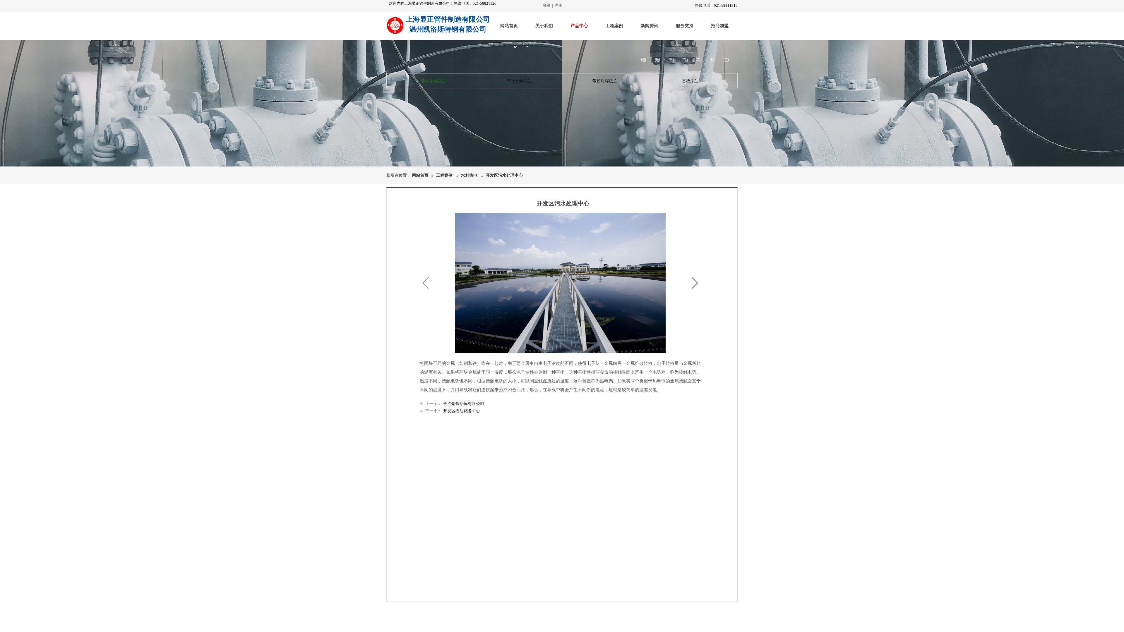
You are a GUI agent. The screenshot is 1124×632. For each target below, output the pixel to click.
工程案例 (614, 25)
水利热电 (469, 175)
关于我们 (544, 25)
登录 (547, 5)
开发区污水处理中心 (504, 175)
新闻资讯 (649, 25)
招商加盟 (720, 25)
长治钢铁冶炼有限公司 (454, 403)
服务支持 (684, 25)
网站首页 (509, 25)
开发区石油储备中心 (452, 411)
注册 (558, 5)
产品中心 (579, 25)
